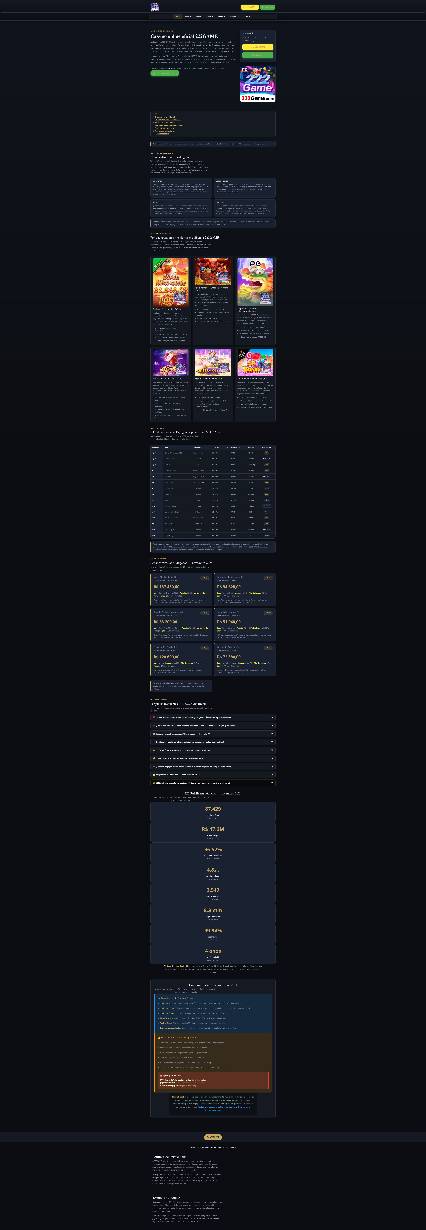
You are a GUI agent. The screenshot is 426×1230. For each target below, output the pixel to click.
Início (178, 16)
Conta (208, 16)
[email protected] (189, 1085)
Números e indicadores (165, 131)
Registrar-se (267, 7)
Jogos (187, 16)
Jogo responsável (162, 134)
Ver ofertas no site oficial (165, 73)
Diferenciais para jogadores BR (168, 120)
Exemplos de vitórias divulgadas (169, 125)
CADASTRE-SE (213, 1137)
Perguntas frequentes (164, 128)
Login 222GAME (249, 7)
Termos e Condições (219, 1147)
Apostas (233, 16)
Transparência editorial (165, 117)
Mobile (220, 16)
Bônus (198, 16)
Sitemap (233, 1147)
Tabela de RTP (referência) (166, 122)
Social (246, 16)
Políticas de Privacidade (199, 1147)
